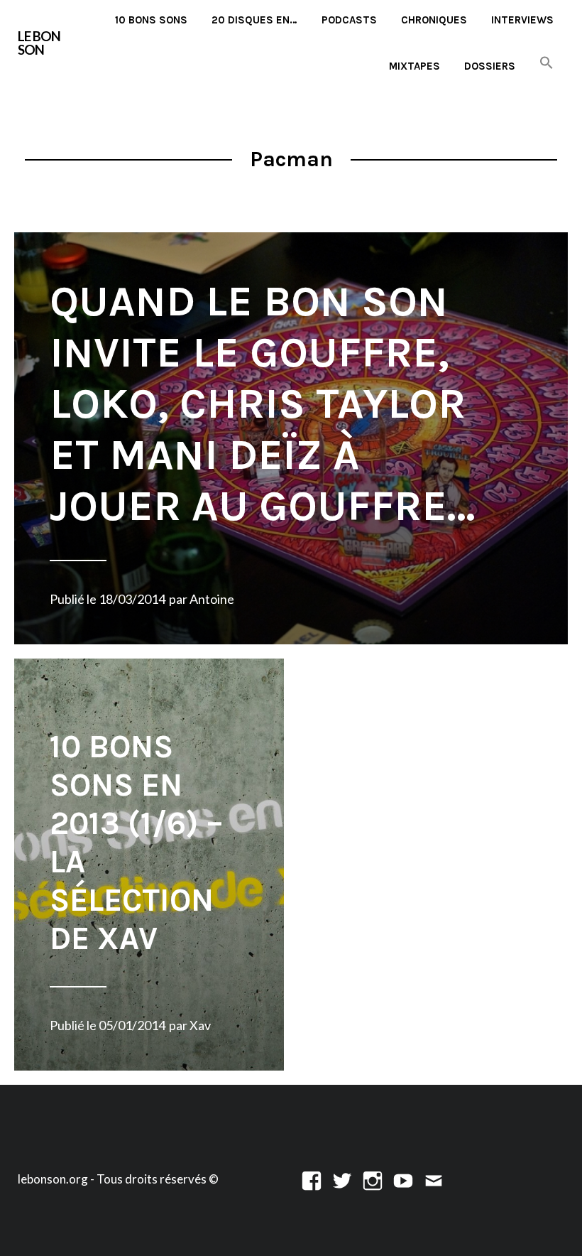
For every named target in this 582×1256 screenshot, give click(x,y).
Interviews (522, 19)
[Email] (433, 1178)
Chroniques (434, 19)
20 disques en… (254, 19)
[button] (546, 63)
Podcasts (349, 19)
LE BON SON (39, 43)
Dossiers (489, 66)
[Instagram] (372, 1178)
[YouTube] (403, 1178)
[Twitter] (342, 1178)
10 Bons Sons (151, 19)
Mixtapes (414, 66)
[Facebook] (311, 1178)
